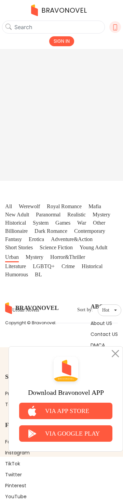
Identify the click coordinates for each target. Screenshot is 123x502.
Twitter (13, 474)
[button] (109, 310)
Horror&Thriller (67, 257)
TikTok (12, 463)
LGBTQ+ (44, 266)
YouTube (16, 496)
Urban (12, 257)
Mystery (101, 214)
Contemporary (89, 231)
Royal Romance (64, 206)
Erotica (36, 239)
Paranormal (48, 214)
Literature (15, 266)
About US (101, 323)
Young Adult (93, 247)
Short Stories (19, 247)
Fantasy (13, 239)
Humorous (16, 274)
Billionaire (16, 231)
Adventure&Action (72, 239)
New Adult (17, 214)
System (41, 223)
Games (62, 223)
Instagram (17, 452)
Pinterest (15, 485)
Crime (68, 266)
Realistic (76, 214)
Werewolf (29, 206)
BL (38, 274)
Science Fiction (56, 247)
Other (99, 223)
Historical (15, 223)
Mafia (94, 206)
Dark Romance (51, 231)
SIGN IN (62, 41)
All (8, 206)
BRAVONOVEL (64, 10)
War (81, 223)
